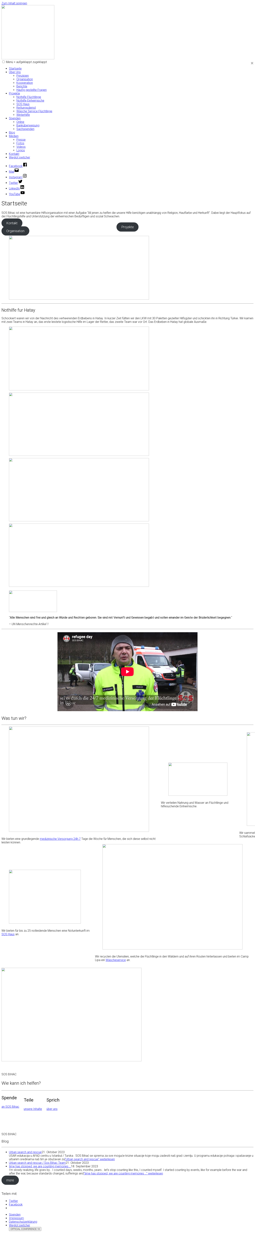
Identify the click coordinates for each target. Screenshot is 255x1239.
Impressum (16, 1218)
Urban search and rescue (25, 1152)
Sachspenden (25, 129)
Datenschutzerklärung (23, 1221)
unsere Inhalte (33, 1109)
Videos (21, 147)
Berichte (21, 86)
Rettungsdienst (26, 107)
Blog (12, 132)
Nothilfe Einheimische (30, 100)
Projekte (14, 93)
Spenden (15, 118)
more (10, 1180)
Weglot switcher (19, 157)
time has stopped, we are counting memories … (40, 1166)
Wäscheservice (116, 960)
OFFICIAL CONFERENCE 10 (25, 1229)
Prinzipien (22, 75)
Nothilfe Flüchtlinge (28, 97)
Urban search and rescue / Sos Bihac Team (37, 1163)
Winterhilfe (23, 115)
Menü (26, 62)
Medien (13, 136)
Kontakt (14, 154)
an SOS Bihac (10, 1106)
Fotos (20, 143)
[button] (3, 62)
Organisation (24, 79)
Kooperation (24, 83)
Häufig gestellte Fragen (31, 90)
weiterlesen (90, 1159)
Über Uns (15, 72)
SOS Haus (22, 104)
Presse (21, 139)
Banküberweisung (27, 125)
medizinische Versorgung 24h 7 (60, 839)
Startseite (15, 68)
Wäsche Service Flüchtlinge (34, 111)
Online (20, 122)
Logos (20, 150)
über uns (51, 1109)
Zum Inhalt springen (14, 3)
